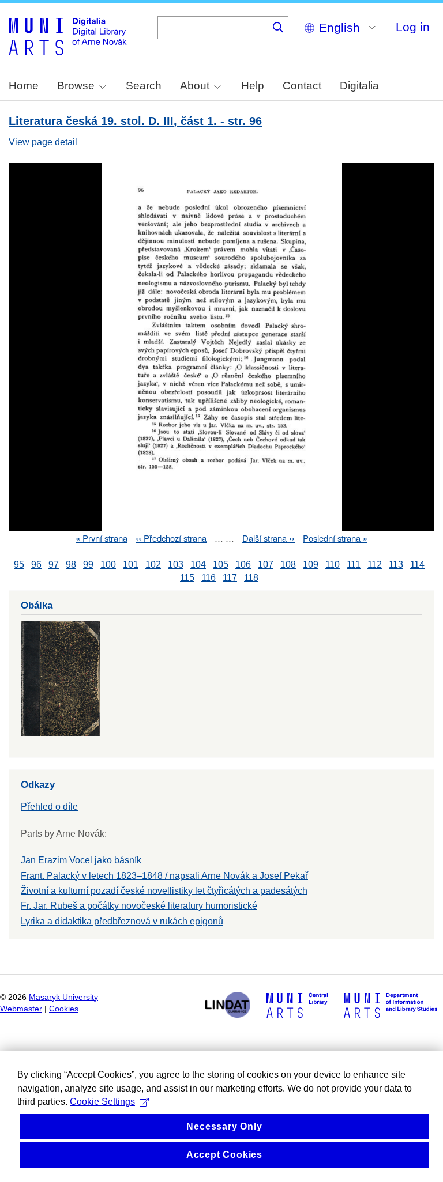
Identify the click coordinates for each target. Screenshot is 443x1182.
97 (53, 564)
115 (187, 578)
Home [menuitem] (24, 85)
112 (374, 564)
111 (354, 564)
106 (243, 564)
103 (175, 564)
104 (198, 564)
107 (265, 564)
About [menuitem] (194, 85)
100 (108, 564)
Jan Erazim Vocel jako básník (81, 860)
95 (19, 564)
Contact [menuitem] (302, 85)
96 (36, 564)
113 (396, 564)
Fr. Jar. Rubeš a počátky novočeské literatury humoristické (139, 906)
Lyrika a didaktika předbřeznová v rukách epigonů (122, 921)
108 (288, 564)
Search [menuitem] (144, 85)
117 (230, 578)
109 (310, 564)
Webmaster (21, 1008)
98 (71, 564)
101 (130, 564)
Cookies (63, 1008)
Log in (413, 26)
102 (153, 564)
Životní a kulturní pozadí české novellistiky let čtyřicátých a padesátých (164, 891)
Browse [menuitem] (76, 85)
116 (208, 578)
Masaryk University (63, 997)
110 (332, 564)
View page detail (43, 142)
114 (417, 564)
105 (220, 564)
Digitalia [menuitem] (359, 85)
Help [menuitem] (252, 85)
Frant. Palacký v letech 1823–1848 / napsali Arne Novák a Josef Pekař (164, 876)
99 (88, 564)
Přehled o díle (49, 806)
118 (251, 578)
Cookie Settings (102, 1102)
